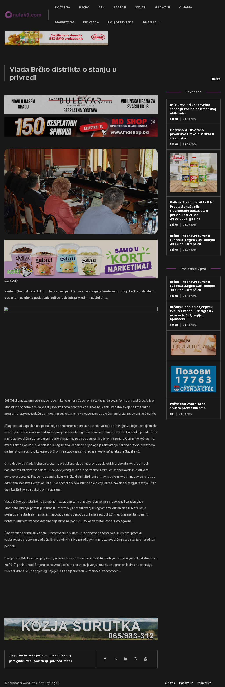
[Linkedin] (125, 659)
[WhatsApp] (145, 659)
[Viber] (135, 659)
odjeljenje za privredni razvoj (50, 655)
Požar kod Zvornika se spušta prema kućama (188, 406)
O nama (170, 683)
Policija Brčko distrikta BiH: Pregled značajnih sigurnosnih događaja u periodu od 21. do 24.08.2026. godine (192, 210)
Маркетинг (186, 683)
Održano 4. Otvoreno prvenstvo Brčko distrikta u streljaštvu (192, 134)
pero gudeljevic (20, 661)
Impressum (204, 683)
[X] (115, 659)
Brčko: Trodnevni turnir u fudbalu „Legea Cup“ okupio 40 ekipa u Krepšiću (192, 240)
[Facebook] (105, 659)
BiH (172, 413)
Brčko (216, 79)
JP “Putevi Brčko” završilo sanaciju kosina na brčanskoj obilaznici (193, 109)
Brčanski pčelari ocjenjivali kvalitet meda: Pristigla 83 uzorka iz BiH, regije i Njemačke (191, 313)
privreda (56, 661)
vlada (68, 661)
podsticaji (40, 661)
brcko (23, 655)
